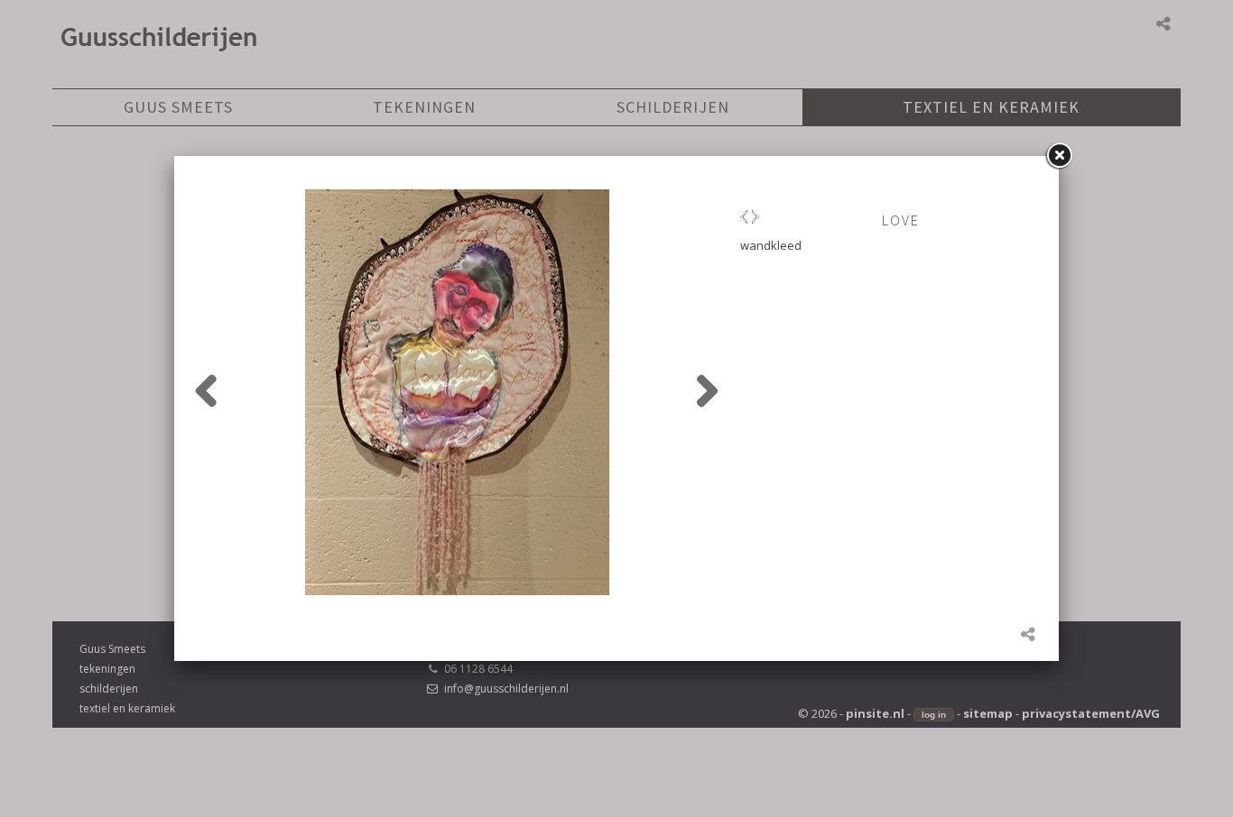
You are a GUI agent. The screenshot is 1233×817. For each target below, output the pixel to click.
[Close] (1059, 156)
